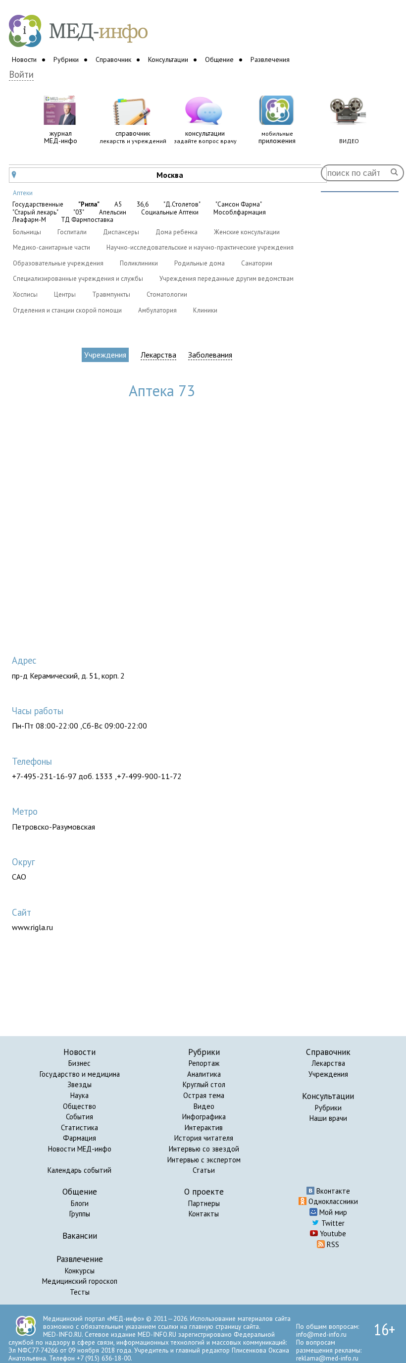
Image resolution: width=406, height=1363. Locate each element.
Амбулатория (157, 310)
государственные (37, 205)
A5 (118, 205)
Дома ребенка (176, 232)
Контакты (204, 1213)
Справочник (113, 59)
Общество (79, 1106)
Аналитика (204, 1074)
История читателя (203, 1138)
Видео (204, 1106)
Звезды (79, 1084)
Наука (79, 1095)
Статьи (204, 1170)
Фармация (79, 1138)
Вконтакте (332, 1191)
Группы (79, 1213)
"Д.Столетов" (182, 205)
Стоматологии (167, 294)
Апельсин (112, 212)
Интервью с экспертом (204, 1159)
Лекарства (158, 355)
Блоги (80, 1203)
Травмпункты (111, 294)
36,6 (143, 205)
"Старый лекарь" (35, 212)
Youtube (332, 1233)
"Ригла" (89, 205)
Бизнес (79, 1063)
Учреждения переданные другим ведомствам (226, 278)
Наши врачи (328, 1118)
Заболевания (210, 355)
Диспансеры (121, 232)
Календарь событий (79, 1170)
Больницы (27, 232)
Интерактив (204, 1127)
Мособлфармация (239, 212)
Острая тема (203, 1095)
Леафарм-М (29, 220)
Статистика (79, 1127)
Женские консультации (247, 232)
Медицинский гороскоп (79, 1281)
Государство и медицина (80, 1074)
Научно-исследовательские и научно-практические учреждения (200, 247)
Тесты (80, 1292)
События (79, 1116)
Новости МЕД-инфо (79, 1148)
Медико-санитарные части (51, 247)
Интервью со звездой (204, 1148)
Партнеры (204, 1203)
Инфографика (204, 1116)
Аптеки (23, 193)
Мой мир (332, 1212)
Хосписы (25, 294)
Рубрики (66, 59)
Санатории (256, 263)
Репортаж (204, 1063)
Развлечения (270, 59)
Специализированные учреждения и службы (78, 278)
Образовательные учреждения (58, 263)
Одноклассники (332, 1201)
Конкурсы (80, 1270)
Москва (97, 175)
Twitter (332, 1223)
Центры (65, 294)
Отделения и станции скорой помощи (67, 310)
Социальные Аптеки (170, 212)
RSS (332, 1244)
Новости (24, 59)
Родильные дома (199, 263)
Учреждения (105, 355)
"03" (78, 212)
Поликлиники (139, 263)
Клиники (205, 310)
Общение (219, 59)
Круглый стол (204, 1084)
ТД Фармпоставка (87, 220)
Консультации (168, 59)
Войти (21, 74)
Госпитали (72, 232)
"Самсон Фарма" (238, 205)
